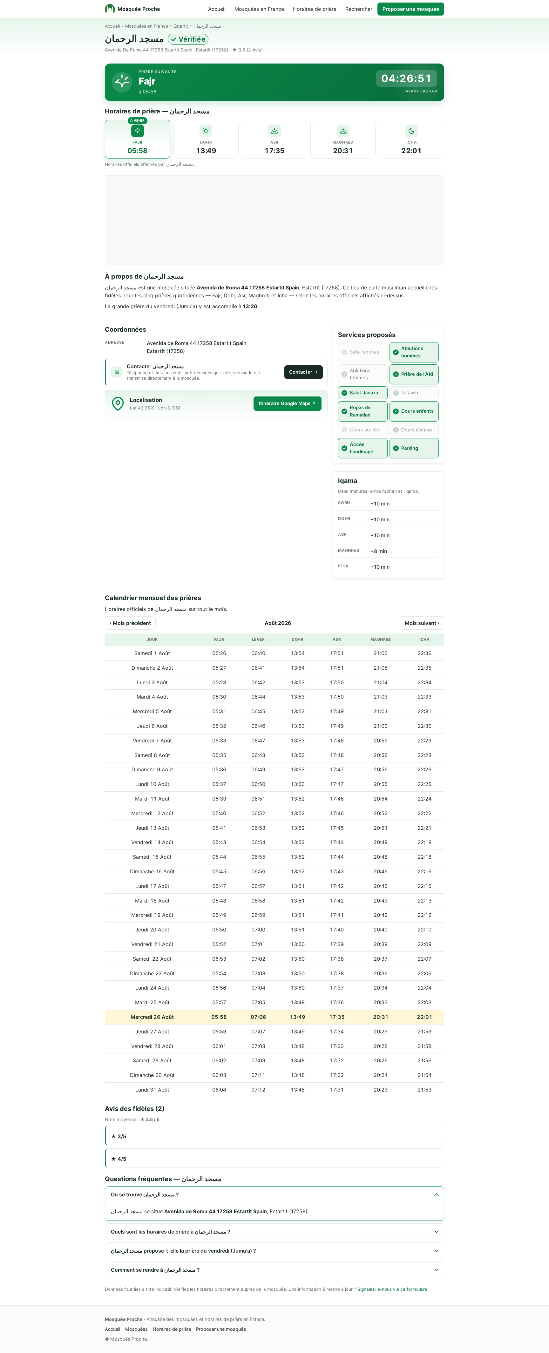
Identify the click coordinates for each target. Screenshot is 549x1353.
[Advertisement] (274, 220)
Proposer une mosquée (411, 9)
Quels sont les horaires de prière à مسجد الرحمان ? (170, 1231)
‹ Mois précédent (130, 623)
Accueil (217, 9)
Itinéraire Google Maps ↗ (287, 403)
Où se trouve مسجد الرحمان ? (145, 1194)
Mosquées (136, 1329)
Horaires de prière (314, 9)
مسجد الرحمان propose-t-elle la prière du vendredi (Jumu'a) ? (183, 1251)
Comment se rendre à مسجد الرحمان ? (155, 1270)
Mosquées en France (259, 9)
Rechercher (358, 9)
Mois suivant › (422, 623)
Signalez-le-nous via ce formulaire (392, 1289)
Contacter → (303, 372)
